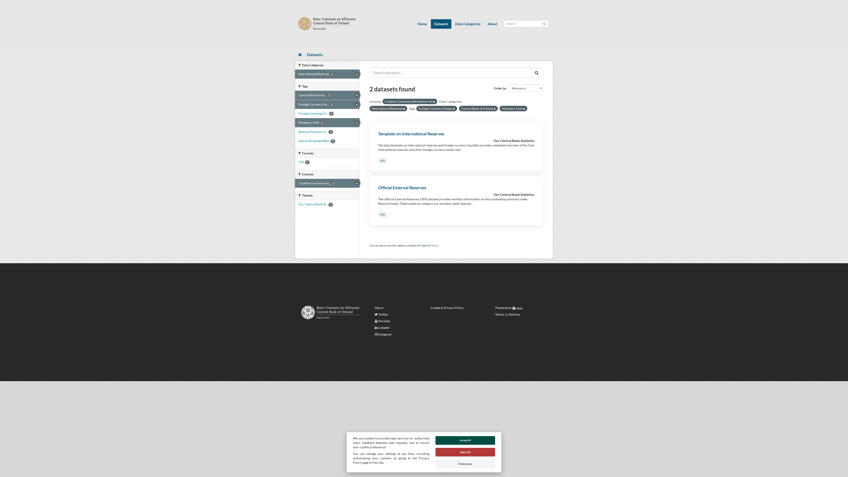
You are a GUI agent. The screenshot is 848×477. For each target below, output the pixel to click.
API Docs (432, 245)
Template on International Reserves (411, 133)
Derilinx (514, 314)
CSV (382, 160)
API (419, 245)
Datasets (441, 24)
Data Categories (468, 24)
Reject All (465, 452)
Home (422, 24)
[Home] (300, 54)
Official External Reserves (402, 187)
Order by (500, 88)
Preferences (465, 463)
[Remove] (434, 101)
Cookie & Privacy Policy (447, 308)
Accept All (465, 440)
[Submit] (544, 23)
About (492, 24)
